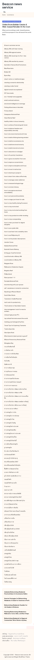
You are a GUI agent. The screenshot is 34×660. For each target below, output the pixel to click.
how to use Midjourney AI (12, 235)
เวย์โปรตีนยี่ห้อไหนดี (10, 550)
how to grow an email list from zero (15, 159)
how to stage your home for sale (14, 199)
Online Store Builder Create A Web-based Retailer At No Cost (16, 25)
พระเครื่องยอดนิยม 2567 (11, 462)
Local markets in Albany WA (12, 260)
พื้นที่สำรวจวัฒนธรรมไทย (11, 469)
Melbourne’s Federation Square (13, 267)
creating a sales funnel (11, 86)
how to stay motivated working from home (15, 211)
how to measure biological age (13, 183)
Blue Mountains (9, 68)
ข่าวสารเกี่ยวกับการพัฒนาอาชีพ (13, 392)
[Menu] (4, 11)
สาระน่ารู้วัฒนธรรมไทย (10, 504)
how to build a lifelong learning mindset (16, 137)
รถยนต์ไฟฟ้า (7, 479)
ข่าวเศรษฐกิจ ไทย (9, 419)
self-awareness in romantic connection (16, 288)
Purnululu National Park (11, 281)
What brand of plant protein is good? (15, 336)
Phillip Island (8, 274)
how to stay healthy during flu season (16, 203)
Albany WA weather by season (13, 61)
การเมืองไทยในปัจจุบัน (10, 357)
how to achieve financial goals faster (15, 125)
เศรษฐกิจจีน (7, 553)
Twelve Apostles (9, 329)
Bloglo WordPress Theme (22, 657)
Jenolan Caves (8, 242)
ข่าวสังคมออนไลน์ (9, 375)
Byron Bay (7, 75)
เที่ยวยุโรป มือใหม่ (9, 532)
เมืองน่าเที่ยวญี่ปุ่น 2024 (11, 536)
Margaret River (8, 263)
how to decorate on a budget (13, 151)
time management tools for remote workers (15, 310)
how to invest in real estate (12, 169)
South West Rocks (9, 295)
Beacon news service (12, 5)
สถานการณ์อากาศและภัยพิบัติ (12, 493)
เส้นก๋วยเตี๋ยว (5, 640)
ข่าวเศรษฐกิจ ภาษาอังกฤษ (11, 416)
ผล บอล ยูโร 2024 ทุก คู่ (11, 458)
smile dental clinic (7, 636)
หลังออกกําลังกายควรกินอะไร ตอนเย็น (14, 511)
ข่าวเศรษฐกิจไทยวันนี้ (10, 440)
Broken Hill (7, 72)
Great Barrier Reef (9, 118)
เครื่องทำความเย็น (9, 518)
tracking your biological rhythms (14, 322)
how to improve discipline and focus (15, 166)
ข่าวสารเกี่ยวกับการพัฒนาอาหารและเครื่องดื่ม (16, 397)
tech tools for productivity (12, 302)
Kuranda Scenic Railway (11, 249)
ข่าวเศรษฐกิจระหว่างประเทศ (12, 433)
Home (3, 15)
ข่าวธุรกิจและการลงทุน (10, 371)
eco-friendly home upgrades (13, 97)
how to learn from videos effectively (15, 176)
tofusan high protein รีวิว (11, 315)
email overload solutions (11, 100)
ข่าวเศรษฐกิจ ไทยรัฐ (10, 423)
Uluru (9, 332)
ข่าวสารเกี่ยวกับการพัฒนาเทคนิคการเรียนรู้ (16, 401)
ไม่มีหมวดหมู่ (8, 582)
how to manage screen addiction (14, 180)
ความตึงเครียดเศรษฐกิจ (11, 444)
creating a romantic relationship (14, 82)
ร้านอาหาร (7, 486)
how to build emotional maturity (14, 144)
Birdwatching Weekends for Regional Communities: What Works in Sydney (15, 619)
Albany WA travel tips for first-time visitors (15, 57)
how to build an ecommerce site (11, 21)
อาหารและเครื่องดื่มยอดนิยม (12, 515)
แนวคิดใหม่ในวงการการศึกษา (12, 564)
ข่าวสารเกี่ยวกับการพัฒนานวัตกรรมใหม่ (15, 389)
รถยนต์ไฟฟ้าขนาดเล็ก (10, 483)
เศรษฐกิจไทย (8, 557)
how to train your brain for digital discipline (14, 223)
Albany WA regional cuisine (12, 52)
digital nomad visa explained (13, 89)
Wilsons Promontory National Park (14, 339)
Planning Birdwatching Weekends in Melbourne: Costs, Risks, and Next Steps (16, 612)
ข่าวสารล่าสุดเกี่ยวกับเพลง (11, 378)
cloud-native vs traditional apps (14, 79)
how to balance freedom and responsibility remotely (13, 129)
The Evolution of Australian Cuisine (15, 306)
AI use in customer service (12, 45)
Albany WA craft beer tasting (13, 49)
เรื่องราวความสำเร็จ (10, 539)
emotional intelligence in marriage (14, 104)
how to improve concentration (13, 162)
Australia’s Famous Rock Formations (15, 65)
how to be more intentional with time (15, 134)
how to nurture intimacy (11, 187)
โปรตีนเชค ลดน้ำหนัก (10, 575)
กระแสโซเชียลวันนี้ (9, 346)
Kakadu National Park (10, 246)
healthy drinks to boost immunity (14, 121)
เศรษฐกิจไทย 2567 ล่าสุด (11, 561)
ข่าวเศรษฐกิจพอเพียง (10, 430)
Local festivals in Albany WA (13, 256)
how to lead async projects (12, 173)
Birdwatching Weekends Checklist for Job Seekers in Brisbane (15, 606)
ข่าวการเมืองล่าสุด (9, 368)
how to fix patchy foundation (13, 155)
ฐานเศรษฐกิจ (8, 447)
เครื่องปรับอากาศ (9, 522)
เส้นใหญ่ (4, 634)
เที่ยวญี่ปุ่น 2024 (9, 525)
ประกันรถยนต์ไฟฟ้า (9, 454)
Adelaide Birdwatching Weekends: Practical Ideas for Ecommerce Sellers (15, 593)
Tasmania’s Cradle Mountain (13, 299)
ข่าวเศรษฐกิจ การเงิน (10, 412)
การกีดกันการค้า (8, 350)
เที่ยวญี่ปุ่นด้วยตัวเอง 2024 (12, 529)
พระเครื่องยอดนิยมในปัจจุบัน (12, 465)
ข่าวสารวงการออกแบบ (10, 385)
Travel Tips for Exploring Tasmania (15, 325)
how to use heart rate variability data (15, 231)
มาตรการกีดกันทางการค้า (11, 472)
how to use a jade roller (11, 228)
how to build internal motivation (14, 148)
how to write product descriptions (14, 239)
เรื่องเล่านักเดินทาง (9, 546)
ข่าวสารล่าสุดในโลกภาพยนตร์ (12, 382)
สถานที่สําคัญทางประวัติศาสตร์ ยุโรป (14, 500)
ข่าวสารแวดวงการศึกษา (11, 408)
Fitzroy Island (8, 111)
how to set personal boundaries (14, 196)
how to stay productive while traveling (16, 215)
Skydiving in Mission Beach (12, 292)
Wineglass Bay (8, 343)
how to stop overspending (12, 219)
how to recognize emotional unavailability (13, 191)
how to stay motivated (11, 206)
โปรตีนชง (7, 571)
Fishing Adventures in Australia (13, 107)
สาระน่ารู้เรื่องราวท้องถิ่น (11, 507)
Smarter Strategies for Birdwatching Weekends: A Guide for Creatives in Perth (16, 599)
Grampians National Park (12, 114)
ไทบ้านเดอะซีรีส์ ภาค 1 (10, 578)
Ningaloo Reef (8, 270)
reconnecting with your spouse (13, 284)
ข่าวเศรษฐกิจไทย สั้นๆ (10, 437)
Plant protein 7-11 (9, 277)
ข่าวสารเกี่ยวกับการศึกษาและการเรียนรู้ (15, 405)
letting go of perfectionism (12, 253)
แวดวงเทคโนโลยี (9, 568)
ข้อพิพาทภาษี (8, 364)
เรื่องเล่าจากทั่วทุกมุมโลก (11, 543)
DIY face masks (9, 93)
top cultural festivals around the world (16, 318)
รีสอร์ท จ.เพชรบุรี (7, 638)
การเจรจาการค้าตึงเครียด (11, 354)
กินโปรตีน (7, 361)
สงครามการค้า (8, 490)
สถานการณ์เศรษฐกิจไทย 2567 (13, 497)
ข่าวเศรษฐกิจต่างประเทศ (11, 426)
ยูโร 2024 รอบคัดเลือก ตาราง (12, 476)
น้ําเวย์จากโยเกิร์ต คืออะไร (11, 451)
